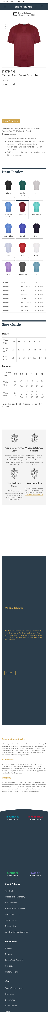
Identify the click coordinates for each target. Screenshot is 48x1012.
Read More (10, 673)
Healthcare (9, 994)
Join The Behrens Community (17, 932)
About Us (9, 891)
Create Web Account (14, 960)
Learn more (12, 818)
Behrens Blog (10, 926)
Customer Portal (12, 972)
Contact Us (19, 1)
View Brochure (11, 903)
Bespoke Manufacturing (15, 909)
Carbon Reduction (12, 914)
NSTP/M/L (39, 299)
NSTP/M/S (39, 291)
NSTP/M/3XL (40, 311)
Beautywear (10, 1000)
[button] (5, 7)
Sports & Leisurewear (14, 988)
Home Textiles (11, 1006)
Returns (8, 954)
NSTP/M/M (39, 295)
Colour (5, 81)
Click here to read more (34, 494)
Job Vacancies (11, 920)
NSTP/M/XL (39, 303)
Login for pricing (10, 121)
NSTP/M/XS (39, 287)
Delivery (8, 948)
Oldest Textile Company (15, 897)
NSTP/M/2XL (40, 307)
